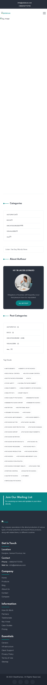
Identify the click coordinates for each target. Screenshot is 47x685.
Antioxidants (10, 368)
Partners (5, 614)
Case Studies (7, 625)
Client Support (8, 650)
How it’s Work (7, 610)
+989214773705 (24, 6)
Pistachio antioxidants (14, 417)
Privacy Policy (7, 654)
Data (29, 378)
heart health (23, 393)
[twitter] (20, 682)
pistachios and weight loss (27, 456)
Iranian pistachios (33, 402)
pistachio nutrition (13, 437)
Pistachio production (13, 451)
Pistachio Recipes (31, 451)
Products (5, 581)
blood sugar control (32, 373)
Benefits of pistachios (27, 368)
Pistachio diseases (35, 427)
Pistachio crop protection (15, 427)
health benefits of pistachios (31, 388)
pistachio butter (11, 422)
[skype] (26, 682)
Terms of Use (7, 658)
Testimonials (7, 618)
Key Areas (6, 622)
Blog (3, 585)
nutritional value (23, 407)
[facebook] (14, 682)
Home (13, 36)
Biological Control (13, 373)
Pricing (4, 629)
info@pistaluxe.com (24, 3)
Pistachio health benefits (31, 432)
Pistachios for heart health (15, 466)
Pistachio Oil (33, 441)
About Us (6, 589)
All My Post (23, 303)
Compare (5, 597)
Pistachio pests (29, 446)
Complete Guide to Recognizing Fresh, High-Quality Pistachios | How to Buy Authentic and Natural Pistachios (24, 185)
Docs (9, 220)
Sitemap (5, 662)
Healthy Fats (10, 393)
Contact (5, 593)
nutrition (9, 407)
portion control (12, 471)
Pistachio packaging (13, 446)
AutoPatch (11, 214)
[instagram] (32, 682)
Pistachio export (12, 432)
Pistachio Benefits (33, 417)
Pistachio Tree (35, 466)
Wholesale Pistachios (13, 480)
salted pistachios (12, 476)
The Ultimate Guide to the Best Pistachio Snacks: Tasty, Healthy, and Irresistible (23, 121)
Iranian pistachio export (14, 402)
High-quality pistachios (14, 398)
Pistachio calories (28, 422)
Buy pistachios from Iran (14, 378)
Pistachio (27, 412)
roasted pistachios (29, 471)
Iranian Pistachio (33, 398)
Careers (5, 643)
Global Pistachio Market (27, 383)
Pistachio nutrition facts (15, 441)
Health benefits (11, 388)
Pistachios (9, 456)
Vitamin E (26, 476)
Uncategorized (24, 114)
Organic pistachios (12, 412)
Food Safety (10, 383)
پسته (8, 237)
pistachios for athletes (14, 461)
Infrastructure (7, 646)
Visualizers (11, 231)
